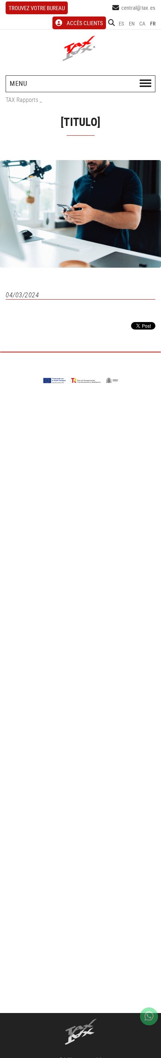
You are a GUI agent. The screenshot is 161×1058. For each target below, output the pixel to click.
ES (121, 23)
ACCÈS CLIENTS (85, 23)
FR (153, 23)
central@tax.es (138, 7)
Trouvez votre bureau (37, 8)
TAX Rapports (22, 100)
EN (132, 23)
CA (142, 23)
